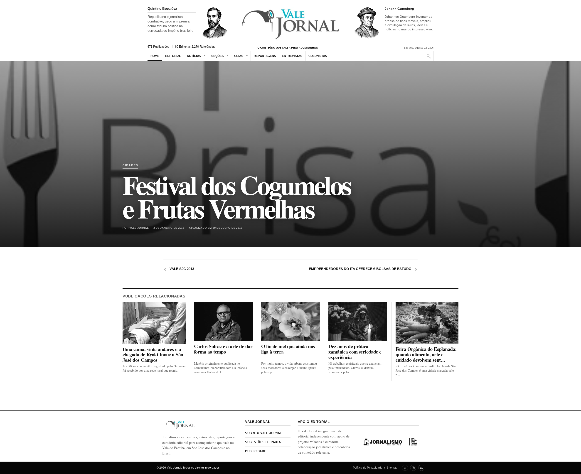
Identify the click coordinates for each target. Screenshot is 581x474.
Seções (217, 56)
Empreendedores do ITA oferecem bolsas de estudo (363, 269)
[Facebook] (405, 468)
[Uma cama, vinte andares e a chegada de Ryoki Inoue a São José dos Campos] (154, 323)
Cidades (130, 165)
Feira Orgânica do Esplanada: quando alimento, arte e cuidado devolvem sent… (426, 354)
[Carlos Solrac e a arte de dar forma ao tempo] (223, 321)
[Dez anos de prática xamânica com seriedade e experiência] (357, 321)
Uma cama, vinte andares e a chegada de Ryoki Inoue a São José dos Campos (153, 354)
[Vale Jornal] (180, 425)
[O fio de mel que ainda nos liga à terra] (290, 321)
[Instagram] (413, 468)
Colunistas (317, 56)
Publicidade (255, 451)
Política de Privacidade (368, 467)
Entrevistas (292, 56)
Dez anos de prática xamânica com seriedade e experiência (355, 352)
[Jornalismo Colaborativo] (383, 441)
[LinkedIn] (421, 468)
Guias (238, 56)
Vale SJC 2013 (178, 269)
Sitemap (392, 467)
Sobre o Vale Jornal (263, 433)
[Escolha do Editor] (413, 441)
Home (154, 56)
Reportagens (265, 56)
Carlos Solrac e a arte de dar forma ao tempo (223, 349)
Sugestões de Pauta (263, 442)
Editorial (173, 56)
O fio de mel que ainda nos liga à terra (288, 349)
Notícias (194, 56)
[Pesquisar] (428, 56)
